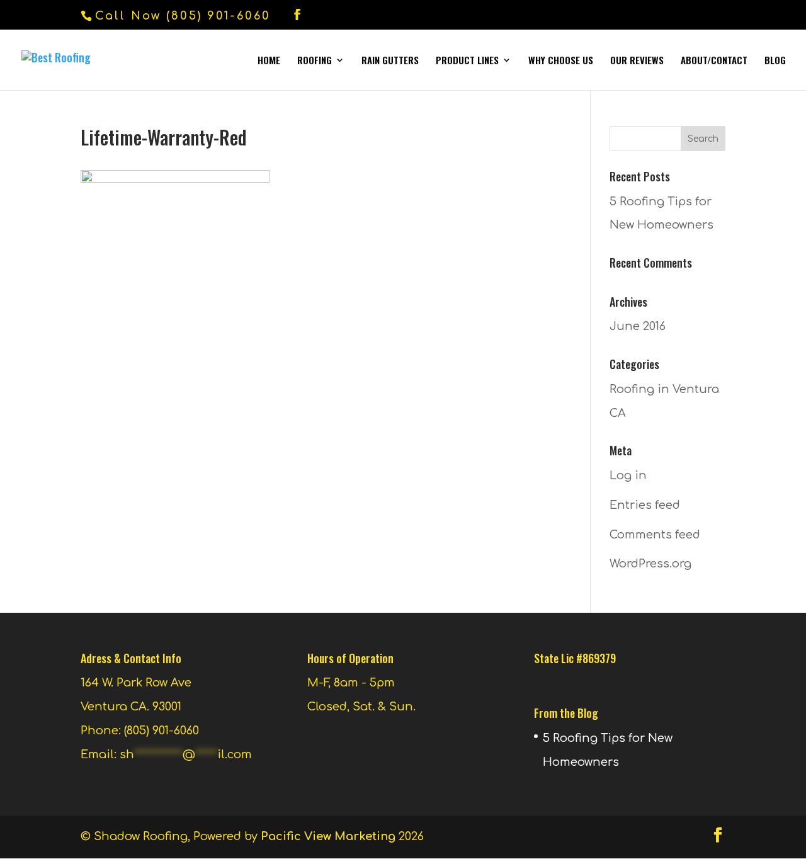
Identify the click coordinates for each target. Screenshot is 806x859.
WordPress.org (650, 563)
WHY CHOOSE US (560, 61)
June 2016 (638, 326)
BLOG (775, 61)
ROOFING (314, 61)
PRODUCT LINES (467, 61)
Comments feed (655, 534)
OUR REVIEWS (637, 61)
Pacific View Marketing (328, 836)
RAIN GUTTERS (390, 61)
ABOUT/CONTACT (714, 61)
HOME (269, 61)
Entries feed (645, 505)
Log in (628, 475)
